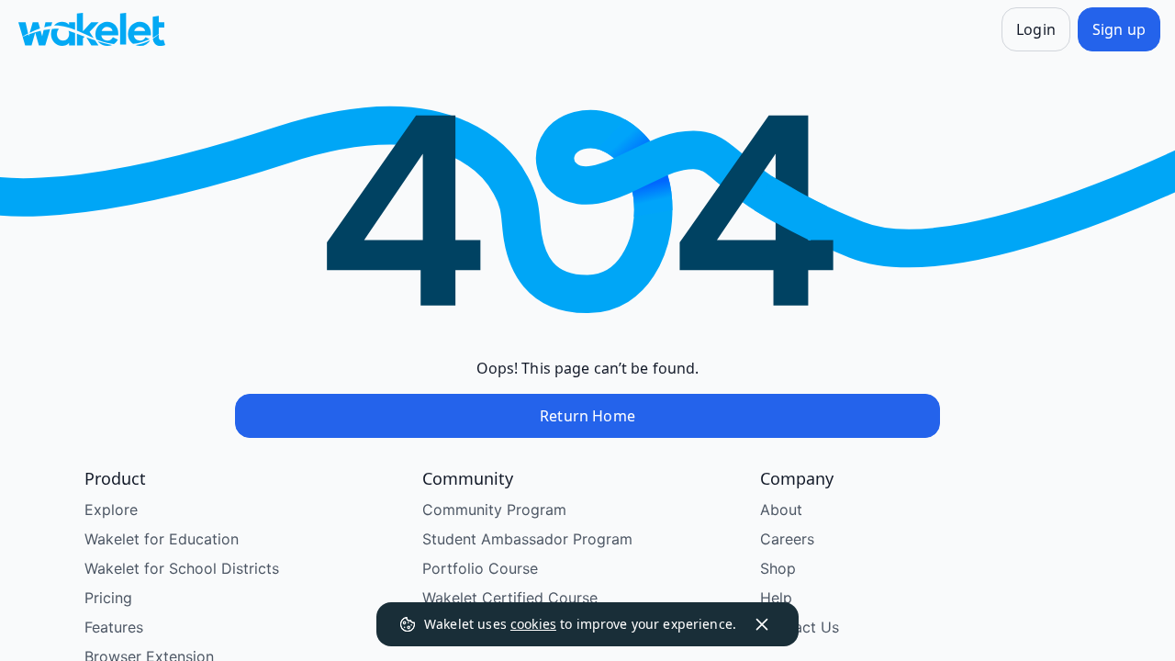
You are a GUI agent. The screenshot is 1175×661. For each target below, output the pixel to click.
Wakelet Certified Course (510, 597)
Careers (787, 539)
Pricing (108, 597)
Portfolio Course (480, 568)
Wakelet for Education (161, 539)
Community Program (494, 509)
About (781, 509)
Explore (111, 509)
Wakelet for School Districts (181, 568)
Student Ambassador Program (527, 539)
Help (776, 597)
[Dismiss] (762, 624)
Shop (778, 568)
